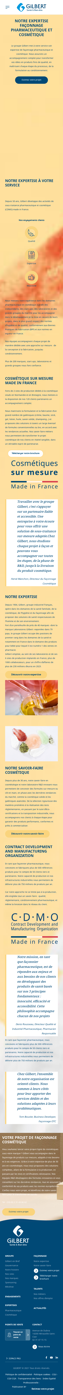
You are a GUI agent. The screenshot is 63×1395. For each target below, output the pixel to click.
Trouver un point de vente (18, 1335)
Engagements (13, 1296)
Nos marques (11, 1278)
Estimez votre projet (31, 80)
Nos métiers (40, 1294)
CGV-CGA (11, 1378)
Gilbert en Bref (12, 1261)
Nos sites (9, 1274)
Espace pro (15, 1358)
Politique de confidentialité (18, 1374)
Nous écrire (44, 1346)
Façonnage (40, 1256)
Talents (38, 1289)
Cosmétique (11, 1315)
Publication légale (21, 1387)
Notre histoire (12, 1270)
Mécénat (9, 1287)
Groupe (9, 1256)
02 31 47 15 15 (39, 1340)
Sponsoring (10, 1282)
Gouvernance (11, 1265)
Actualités (40, 1308)
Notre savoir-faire (42, 1265)
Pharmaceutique (13, 1310)
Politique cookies (42, 1374)
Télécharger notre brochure (48, 1277)
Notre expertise (41, 1261)
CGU (54, 1374)
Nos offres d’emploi (43, 1298)
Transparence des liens (29, 1378)
